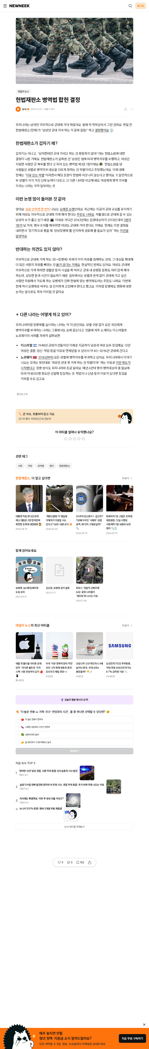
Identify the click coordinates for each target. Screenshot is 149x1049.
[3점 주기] (74, 439)
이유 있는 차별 (35, 175)
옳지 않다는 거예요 (68, 265)
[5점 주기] (83, 439)
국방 (30, 466)
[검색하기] (130, 6)
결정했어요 (102, 130)
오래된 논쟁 (67, 209)
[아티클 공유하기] (125, 109)
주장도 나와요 (85, 214)
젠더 (51, 466)
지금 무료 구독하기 (132, 1038)
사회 (20, 466)
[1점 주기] (66, 439)
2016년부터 (45, 357)
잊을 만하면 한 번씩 (37, 209)
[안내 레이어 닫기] (144, 1024)
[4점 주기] (79, 439)
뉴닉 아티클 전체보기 (74, 826)
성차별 (40, 466)
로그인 (140, 5)
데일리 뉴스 (23, 91)
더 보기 (125, 478)
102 (82, 862)
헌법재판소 (64, 466)
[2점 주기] (70, 439)
